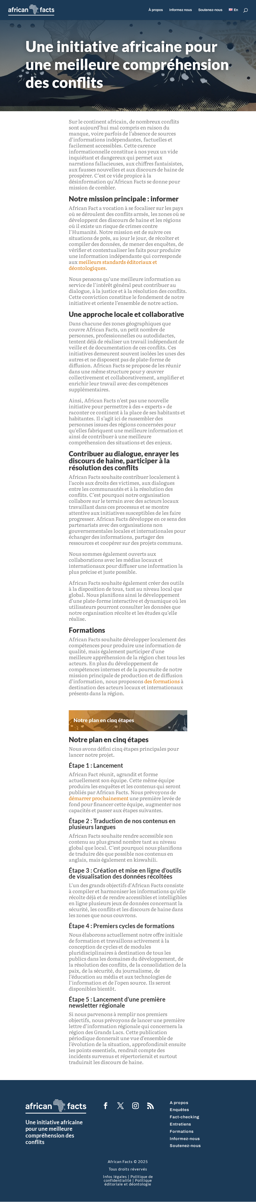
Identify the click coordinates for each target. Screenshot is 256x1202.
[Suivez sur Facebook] (105, 1105)
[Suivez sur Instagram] (135, 1105)
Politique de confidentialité (128, 1178)
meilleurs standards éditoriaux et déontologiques (113, 264)
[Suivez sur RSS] (150, 1105)
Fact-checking (184, 1117)
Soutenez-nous (210, 10)
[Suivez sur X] (120, 1105)
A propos (179, 1103)
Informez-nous (185, 1139)
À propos (155, 10)
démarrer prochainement (98, 798)
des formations (162, 681)
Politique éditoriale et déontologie (128, 1182)
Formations (182, 1131)
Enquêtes (179, 1110)
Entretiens (180, 1124)
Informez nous (180, 10)
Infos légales (115, 1176)
